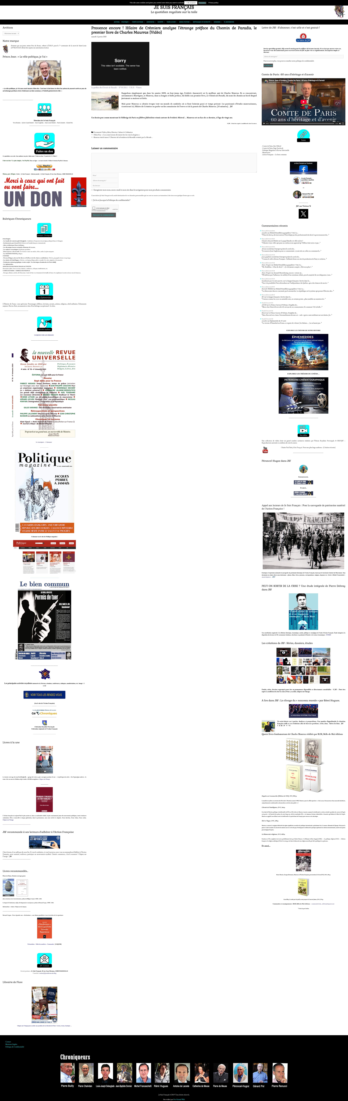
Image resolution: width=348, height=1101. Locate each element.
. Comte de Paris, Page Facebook (273, 148)
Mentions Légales (11, 1044)
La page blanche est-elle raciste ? (292, 241)
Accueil (117, 22)
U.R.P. (131, 87)
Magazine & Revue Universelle (278, 150)
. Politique (265, 150)
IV (284, 725)
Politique (125, 22)
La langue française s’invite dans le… (298, 281)
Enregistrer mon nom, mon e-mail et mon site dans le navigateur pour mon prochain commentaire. (132, 190)
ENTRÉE (328, 635)
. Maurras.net (266, 152)
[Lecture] (264, 123)
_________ (44, 783)
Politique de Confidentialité (14, 1047)
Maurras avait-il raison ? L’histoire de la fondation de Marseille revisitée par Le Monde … (123, 137)
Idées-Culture (184, 22)
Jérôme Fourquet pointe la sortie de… (282, 249)
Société (160, 22)
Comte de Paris (137, 22)
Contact (8, 1042)
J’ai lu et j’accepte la (112, 200)
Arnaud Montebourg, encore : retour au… (288, 273)
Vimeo (138, 87)
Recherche (230, 22)
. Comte (264, 146)
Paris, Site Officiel (275, 146)
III (281, 725)
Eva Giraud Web (179, 1099)
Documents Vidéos (100, 132)
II (279, 725)
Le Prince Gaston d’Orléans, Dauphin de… (283, 305)
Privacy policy (213, 3)
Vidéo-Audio (171, 22)
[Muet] (340, 123)
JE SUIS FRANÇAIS (174, 7)
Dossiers (217, 22)
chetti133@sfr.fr (266, 577)
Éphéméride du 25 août (278, 321)
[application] (303, 101)
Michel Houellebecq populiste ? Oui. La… (284, 233)
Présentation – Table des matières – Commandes (41, 944)
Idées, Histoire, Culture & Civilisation (120, 132)
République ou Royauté (201, 22)
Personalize (202, 3)
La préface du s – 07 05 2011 (109, 87)
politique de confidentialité (305, 61)
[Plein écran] (343, 123)
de (268, 146)
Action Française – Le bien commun (274, 154)
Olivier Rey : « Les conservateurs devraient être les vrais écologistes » (117, 135)
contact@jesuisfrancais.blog (47, 973)
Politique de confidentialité (119, 200)
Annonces (150, 22)
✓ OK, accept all (190, 3)
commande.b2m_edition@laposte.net (322, 904)
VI (289, 725)
